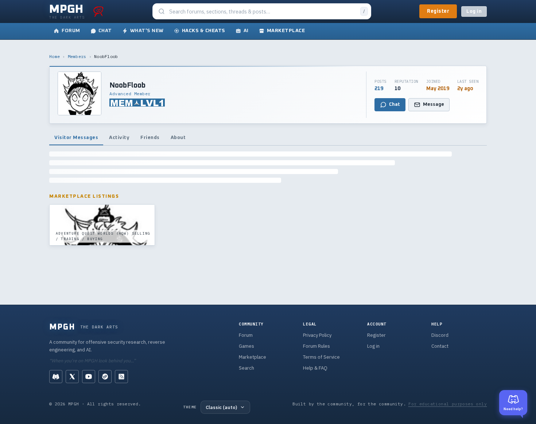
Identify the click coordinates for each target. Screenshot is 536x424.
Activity (119, 137)
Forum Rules (316, 346)
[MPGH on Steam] (105, 376)
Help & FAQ (315, 368)
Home (54, 56)
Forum (246, 335)
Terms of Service (321, 357)
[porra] (98, 11)
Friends (150, 137)
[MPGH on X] (72, 376)
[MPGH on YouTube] (88, 376)
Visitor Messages (76, 137)
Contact (439, 346)
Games (246, 346)
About (178, 137)
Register (438, 11)
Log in (474, 11)
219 (378, 88)
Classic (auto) (221, 407)
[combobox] (262, 11)
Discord (439, 335)
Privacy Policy (317, 335)
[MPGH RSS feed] (121, 376)
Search (246, 368)
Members (77, 56)
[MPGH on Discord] (55, 376)
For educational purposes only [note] (447, 403)
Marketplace (252, 357)
